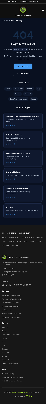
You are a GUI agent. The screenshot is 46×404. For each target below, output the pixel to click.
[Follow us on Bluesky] (27, 285)
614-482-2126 (12, 2)
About (32, 241)
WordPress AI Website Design (12, 299)
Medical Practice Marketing (11, 313)
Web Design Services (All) (11, 317)
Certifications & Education (11, 335)
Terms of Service (7, 360)
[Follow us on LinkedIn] (10, 285)
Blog (38, 89)
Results (30, 89)
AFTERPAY (28, 396)
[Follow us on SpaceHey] (21, 285)
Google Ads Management (11, 306)
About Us (5, 327)
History (4, 331)
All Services (19, 89)
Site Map (5, 356)
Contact (28, 94)
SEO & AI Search (28, 237)
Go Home (25, 66)
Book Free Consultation (18, 99)
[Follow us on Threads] (24, 285)
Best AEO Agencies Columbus (12, 381)
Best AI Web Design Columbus (12, 377)
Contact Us (25, 73)
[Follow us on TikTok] (14, 285)
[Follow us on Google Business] (30, 285)
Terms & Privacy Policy (10, 364)
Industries (39, 237)
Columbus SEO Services (10, 303)
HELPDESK (23, 2)
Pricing (33, 99)
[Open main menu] (43, 10)
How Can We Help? (8, 374)
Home (6, 21)
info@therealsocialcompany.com (16, 272)
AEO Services (6, 310)
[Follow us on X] (17, 285)
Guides (17, 94)
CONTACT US (33, 2)
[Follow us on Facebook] (3, 285)
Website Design (13, 237)
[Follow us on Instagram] (7, 285)
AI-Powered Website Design (11, 295)
